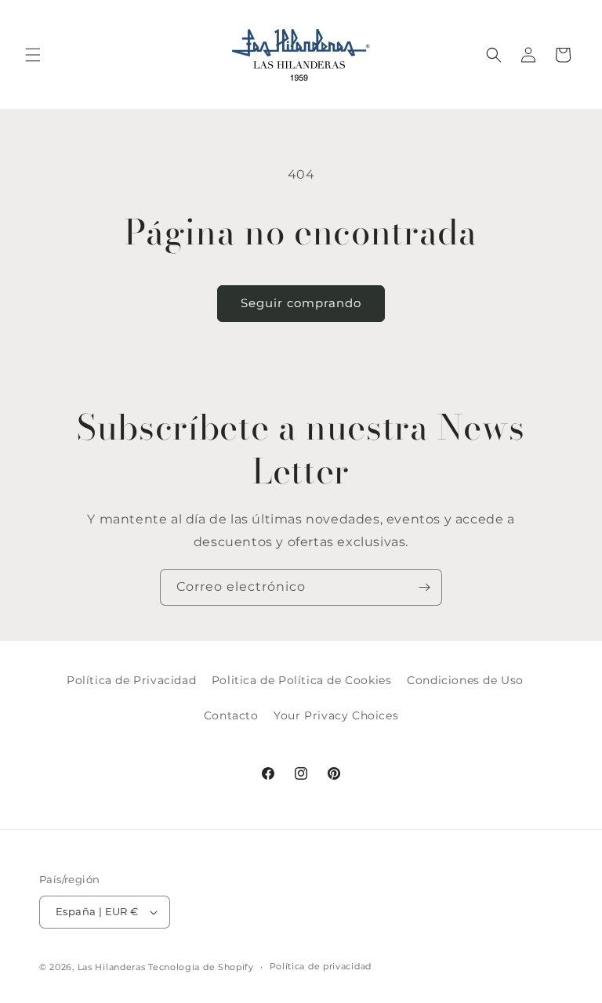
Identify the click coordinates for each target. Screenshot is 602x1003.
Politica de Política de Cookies (302, 680)
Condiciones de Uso (465, 680)
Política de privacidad (321, 966)
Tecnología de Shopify (201, 966)
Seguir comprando (301, 302)
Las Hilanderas (112, 966)
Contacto (231, 715)
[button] (33, 55)
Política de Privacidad (131, 680)
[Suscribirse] (424, 587)
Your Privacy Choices (336, 715)
